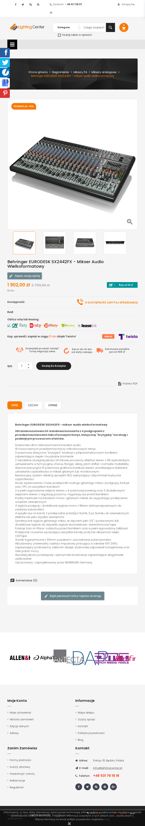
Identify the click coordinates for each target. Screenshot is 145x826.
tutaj (106, 819)
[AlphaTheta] (48, 658)
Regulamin (17, 787)
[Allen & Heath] (27, 658)
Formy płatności (20, 760)
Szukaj (110, 27)
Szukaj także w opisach (76, 35)
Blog (80, 740)
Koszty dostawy (20, 767)
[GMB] (5, 82)
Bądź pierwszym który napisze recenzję (75, 596)
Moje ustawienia (20, 712)
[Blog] (5, 72)
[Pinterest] (5, 93)
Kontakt (83, 726)
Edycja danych (19, 726)
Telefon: (84, 776)
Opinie (52, 405)
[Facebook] (5, 52)
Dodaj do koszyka (54, 366)
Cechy (33, 405)
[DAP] (90, 658)
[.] (15, 4)
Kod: (10, 312)
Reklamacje (17, 780)
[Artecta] (69, 658)
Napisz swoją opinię (27, 276)
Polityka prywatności (91, 733)
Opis (14, 405)
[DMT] (112, 658)
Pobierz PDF (127, 383)
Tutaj (32, 351)
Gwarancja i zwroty (22, 774)
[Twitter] (5, 62)
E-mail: (84, 768)
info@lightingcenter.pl (107, 768)
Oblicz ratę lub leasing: (23, 319)
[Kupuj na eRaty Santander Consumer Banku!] (35, 325)
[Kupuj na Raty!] (122, 285)
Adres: (83, 760)
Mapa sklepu (86, 712)
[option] (27, 243)
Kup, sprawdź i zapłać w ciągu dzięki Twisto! (41, 336)
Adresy (14, 733)
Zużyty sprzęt (86, 719)
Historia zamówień (22, 719)
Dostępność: (16, 302)
